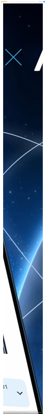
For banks (18, 1)
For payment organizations (22, 1)
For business (16, 1)
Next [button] (41, 208)
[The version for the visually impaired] (40, 1)
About (10, 1)
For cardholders (13, 1)
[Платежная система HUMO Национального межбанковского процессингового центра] (4, 1)
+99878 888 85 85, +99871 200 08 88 (35, 412)
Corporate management (33, 1)
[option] (23, 208)
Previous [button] (4, 208)
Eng (38, 1)
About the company (26, 1)
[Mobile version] (39, 1)
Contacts (29, 1)
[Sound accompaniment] (41, 1)
